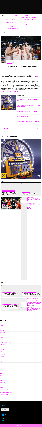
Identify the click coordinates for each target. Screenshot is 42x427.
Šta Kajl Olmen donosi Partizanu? (29, 193)
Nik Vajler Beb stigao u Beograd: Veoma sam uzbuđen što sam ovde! (28, 100)
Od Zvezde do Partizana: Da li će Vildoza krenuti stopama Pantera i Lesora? (34, 199)
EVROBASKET (3, 344)
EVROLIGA (27, 15)
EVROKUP (7, 22)
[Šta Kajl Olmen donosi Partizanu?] (31, 189)
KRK (1, 368)
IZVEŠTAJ (11, 19)
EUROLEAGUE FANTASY (32, 17)
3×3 (0, 323)
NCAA (26, 24)
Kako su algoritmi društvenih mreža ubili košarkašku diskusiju (10, 206)
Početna (2, 420)
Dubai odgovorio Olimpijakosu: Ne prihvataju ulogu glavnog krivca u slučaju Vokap (28, 106)
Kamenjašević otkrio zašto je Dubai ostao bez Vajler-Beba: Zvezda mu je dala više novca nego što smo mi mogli (34, 302)
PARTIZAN (20, 19)
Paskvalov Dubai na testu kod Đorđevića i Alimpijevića (27, 111)
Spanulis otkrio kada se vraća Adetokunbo (10, 130)
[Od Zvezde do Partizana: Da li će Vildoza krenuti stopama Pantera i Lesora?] (24, 198)
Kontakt (2, 418)
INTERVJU (16, 22)
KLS (1, 363)
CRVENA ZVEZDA (26, 19)
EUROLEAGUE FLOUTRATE (25, 17)
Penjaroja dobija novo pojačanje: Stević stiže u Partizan (28, 121)
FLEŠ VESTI (11, 15)
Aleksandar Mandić (20, 122)
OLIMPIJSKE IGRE (3, 380)
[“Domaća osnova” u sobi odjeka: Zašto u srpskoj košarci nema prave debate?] (11, 189)
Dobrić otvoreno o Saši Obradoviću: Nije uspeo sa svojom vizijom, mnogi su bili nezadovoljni (31, 294)
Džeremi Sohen (6, 91)
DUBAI (32, 19)
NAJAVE (7, 19)
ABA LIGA (15, 19)
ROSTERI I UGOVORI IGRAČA (13, 28)
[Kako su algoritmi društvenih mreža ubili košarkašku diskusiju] (11, 203)
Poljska (16, 91)
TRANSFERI (11, 26)
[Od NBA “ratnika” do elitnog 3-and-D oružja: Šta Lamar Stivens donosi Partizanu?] (24, 241)
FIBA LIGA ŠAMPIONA (4, 354)
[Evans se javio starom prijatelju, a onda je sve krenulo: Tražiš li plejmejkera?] (24, 308)
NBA (24, 22)
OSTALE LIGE (2, 382)
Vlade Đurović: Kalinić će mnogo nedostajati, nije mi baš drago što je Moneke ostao (10, 294)
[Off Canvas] (3, 15)
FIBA (20, 22)
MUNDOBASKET (3, 370)
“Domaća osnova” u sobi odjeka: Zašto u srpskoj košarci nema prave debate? (9, 193)
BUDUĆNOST (2, 332)
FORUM (7, 15)
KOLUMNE (12, 22)
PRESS (16, 15)
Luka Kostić (11, 69)
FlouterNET (12, 91)
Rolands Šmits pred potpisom (22, 116)
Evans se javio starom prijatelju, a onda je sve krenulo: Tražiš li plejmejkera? (34, 309)
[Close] (40, 1)
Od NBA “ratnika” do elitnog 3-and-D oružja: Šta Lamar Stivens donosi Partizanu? (34, 206)
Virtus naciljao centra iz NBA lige (31, 129)
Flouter (19, 102)
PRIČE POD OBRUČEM (4, 389)
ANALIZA (28, 203)
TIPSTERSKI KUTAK (4, 394)
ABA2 (1, 327)
